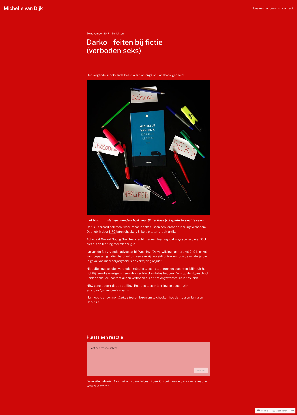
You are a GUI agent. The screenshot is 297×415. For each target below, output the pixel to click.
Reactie (200, 370)
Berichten (118, 33)
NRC (112, 231)
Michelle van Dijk (23, 8)
